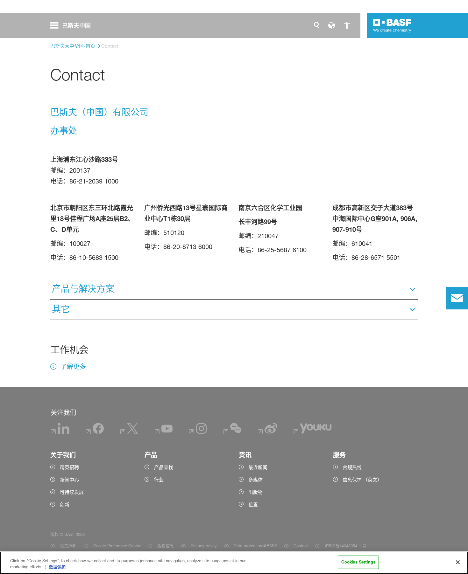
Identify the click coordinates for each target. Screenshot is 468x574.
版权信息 (165, 545)
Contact (301, 545)
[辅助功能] (347, 25)
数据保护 (57, 567)
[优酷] (313, 432)
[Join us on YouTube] (163, 432)
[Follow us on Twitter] (129, 432)
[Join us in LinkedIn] (60, 432)
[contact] (457, 298)
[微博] (268, 432)
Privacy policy (204, 545)
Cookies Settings (358, 561)
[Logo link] (392, 25)
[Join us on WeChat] (232, 432)
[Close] (458, 562)
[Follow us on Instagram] (198, 432)
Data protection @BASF (255, 545)
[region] (234, 562)
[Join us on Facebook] (95, 432)
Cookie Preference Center (116, 545)
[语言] (332, 25)
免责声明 (68, 545)
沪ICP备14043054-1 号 (345, 545)
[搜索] (316, 25)
